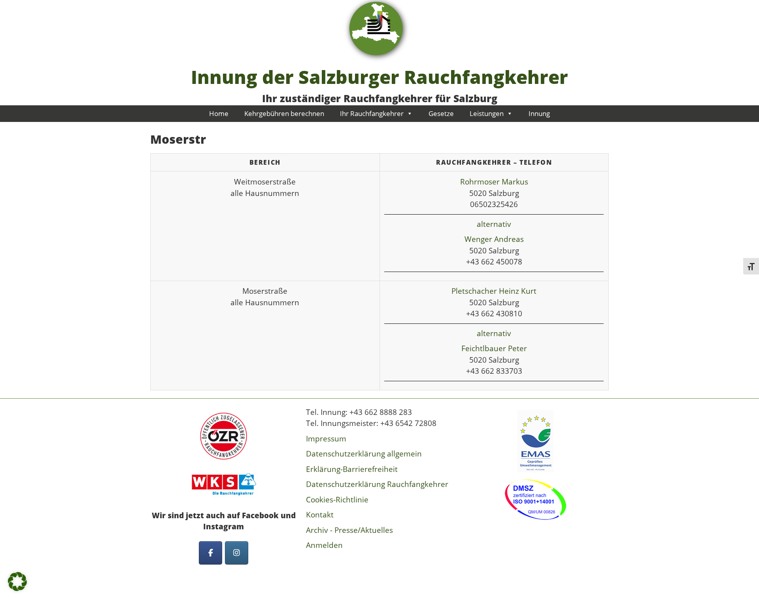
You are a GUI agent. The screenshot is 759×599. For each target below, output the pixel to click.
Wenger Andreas (494, 239)
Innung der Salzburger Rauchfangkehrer (379, 77)
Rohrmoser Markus (494, 182)
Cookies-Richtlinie (337, 499)
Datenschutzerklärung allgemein (364, 454)
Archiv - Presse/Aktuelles (349, 530)
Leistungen (487, 113)
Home (218, 113)
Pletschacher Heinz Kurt (493, 291)
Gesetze (441, 113)
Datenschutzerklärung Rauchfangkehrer (377, 484)
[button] (17, 581)
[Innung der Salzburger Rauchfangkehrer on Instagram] (236, 553)
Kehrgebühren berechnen (284, 113)
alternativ (494, 224)
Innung (539, 113)
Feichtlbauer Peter (494, 348)
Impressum (326, 439)
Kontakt (320, 515)
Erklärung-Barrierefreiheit (352, 469)
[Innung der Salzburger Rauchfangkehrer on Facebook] (210, 553)
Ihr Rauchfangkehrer (372, 113)
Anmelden (324, 545)
